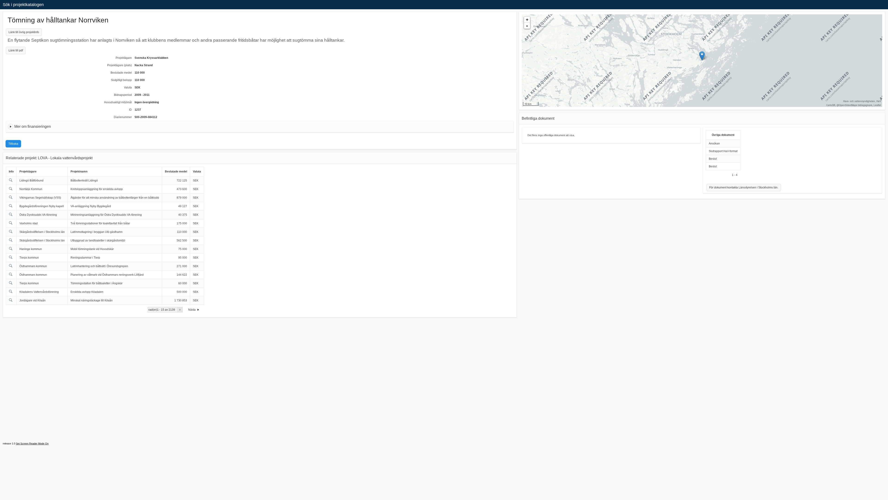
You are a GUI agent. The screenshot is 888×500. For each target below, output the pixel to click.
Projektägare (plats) (119, 65)
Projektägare (124, 57)
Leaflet (877, 105)
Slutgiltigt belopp (121, 80)
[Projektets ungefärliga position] (702, 56)
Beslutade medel (121, 72)
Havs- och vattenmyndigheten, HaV (862, 101)
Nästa (192, 309)
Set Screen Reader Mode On (32, 443)
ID (130, 109)
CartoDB (830, 105)
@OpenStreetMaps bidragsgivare (854, 105)
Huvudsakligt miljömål (118, 102)
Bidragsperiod (123, 95)
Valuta (128, 87)
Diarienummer (123, 117)
